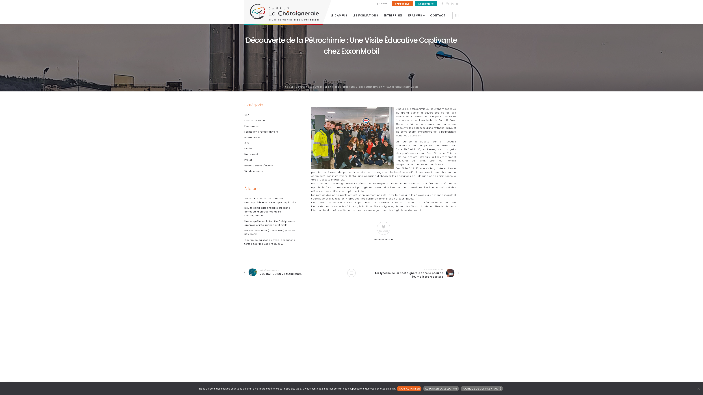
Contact (437, 15)
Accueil (290, 87)
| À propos (382, 3)
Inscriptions (426, 3)
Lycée (301, 87)
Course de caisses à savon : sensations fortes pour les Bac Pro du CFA (269, 242)
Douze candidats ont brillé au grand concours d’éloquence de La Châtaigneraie (267, 211)
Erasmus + (416, 15)
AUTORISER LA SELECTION (441, 388)
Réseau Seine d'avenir (258, 165)
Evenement (251, 126)
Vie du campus (254, 171)
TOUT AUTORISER (409, 388)
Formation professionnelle (261, 131)
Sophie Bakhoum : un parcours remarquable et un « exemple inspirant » (270, 200)
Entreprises (393, 15)
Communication (254, 120)
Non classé (251, 154)
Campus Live (402, 3)
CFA (246, 115)
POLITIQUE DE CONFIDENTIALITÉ (481, 388)
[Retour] (351, 273)
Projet (248, 160)
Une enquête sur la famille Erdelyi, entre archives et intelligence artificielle (269, 223)
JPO (247, 143)
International (252, 137)
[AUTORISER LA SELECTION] (698, 388)
